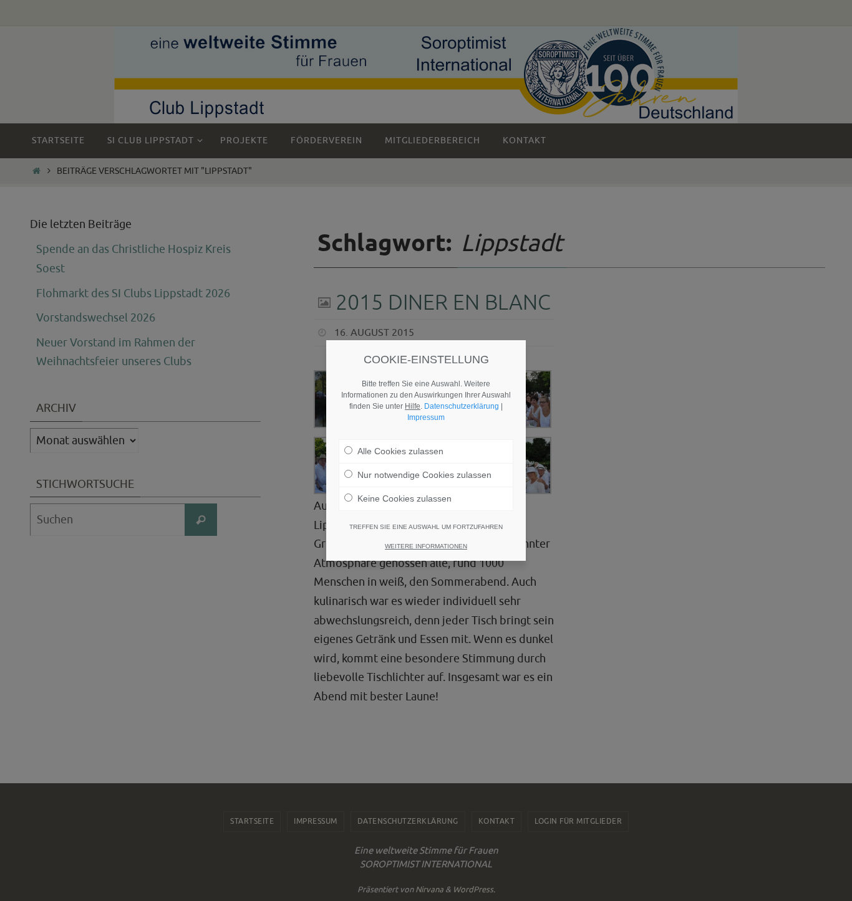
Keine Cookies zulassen (404, 498)
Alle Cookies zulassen (400, 451)
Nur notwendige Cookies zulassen (424, 475)
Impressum (426, 417)
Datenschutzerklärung (461, 406)
